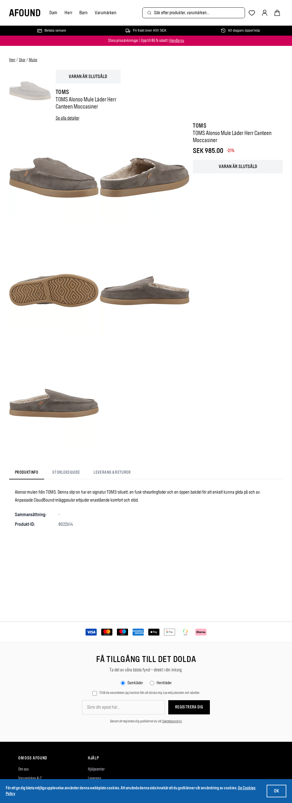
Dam (53, 12)
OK (276, 791)
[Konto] (264, 13)
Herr (68, 12)
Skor (22, 60)
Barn (83, 12)
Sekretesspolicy (172, 721)
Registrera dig (189, 707)
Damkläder (135, 683)
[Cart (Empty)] (277, 13)
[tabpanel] (146, 508)
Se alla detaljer (67, 118)
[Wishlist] (252, 13)
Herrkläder (164, 683)
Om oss (23, 769)
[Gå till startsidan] (24, 13)
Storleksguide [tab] (66, 472)
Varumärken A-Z (30, 778)
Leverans (94, 778)
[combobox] (193, 12)
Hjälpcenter (96, 769)
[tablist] (73, 474)
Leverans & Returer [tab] (112, 472)
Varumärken (105, 12)
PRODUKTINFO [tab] (26, 472)
